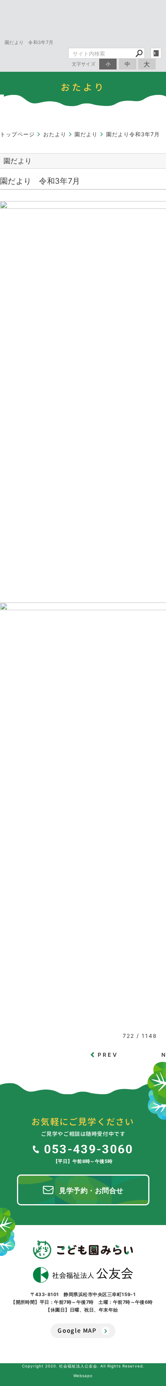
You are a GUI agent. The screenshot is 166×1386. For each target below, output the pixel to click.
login (156, 53)
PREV (108, 1054)
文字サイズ (84, 64)
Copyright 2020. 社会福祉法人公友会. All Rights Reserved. (83, 1366)
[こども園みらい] (83, 1249)
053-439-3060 (88, 1149)
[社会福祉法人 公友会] (83, 1275)
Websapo (83, 1375)
